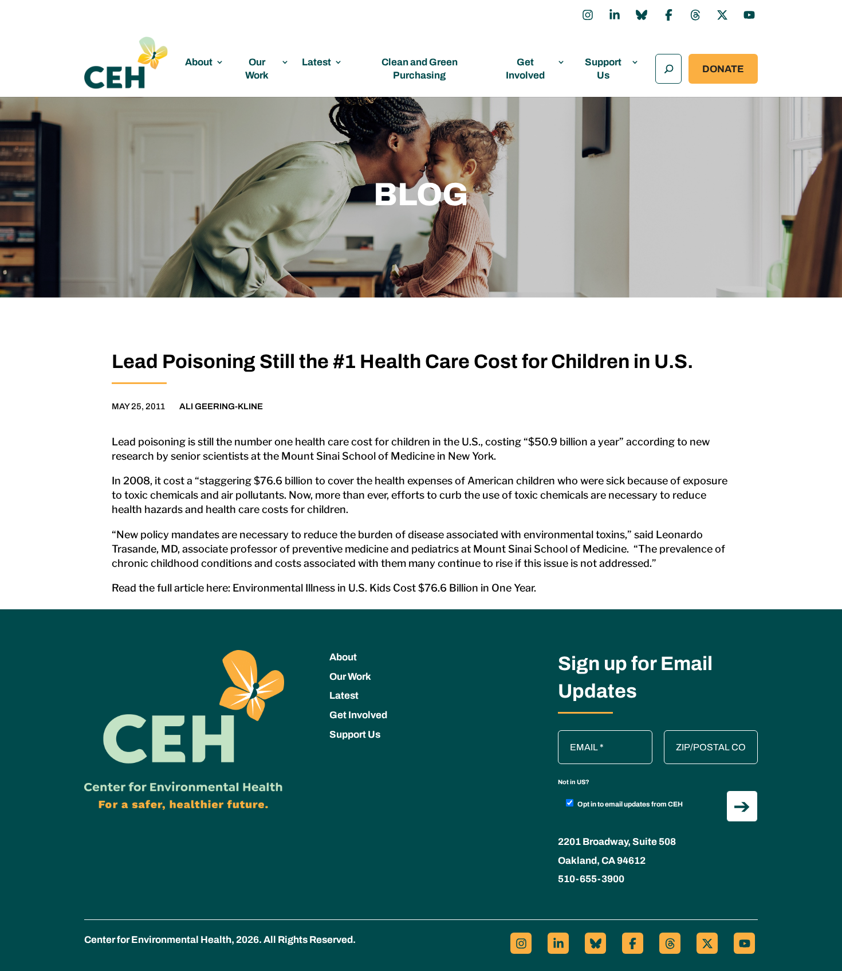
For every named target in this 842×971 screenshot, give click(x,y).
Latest (316, 62)
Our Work (257, 69)
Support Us (603, 69)
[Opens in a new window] (587, 15)
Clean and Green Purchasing (419, 69)
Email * (578, 736)
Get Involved (525, 69)
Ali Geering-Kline (221, 406)
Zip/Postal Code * (703, 736)
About (199, 62)
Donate (723, 69)
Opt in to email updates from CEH (630, 804)
